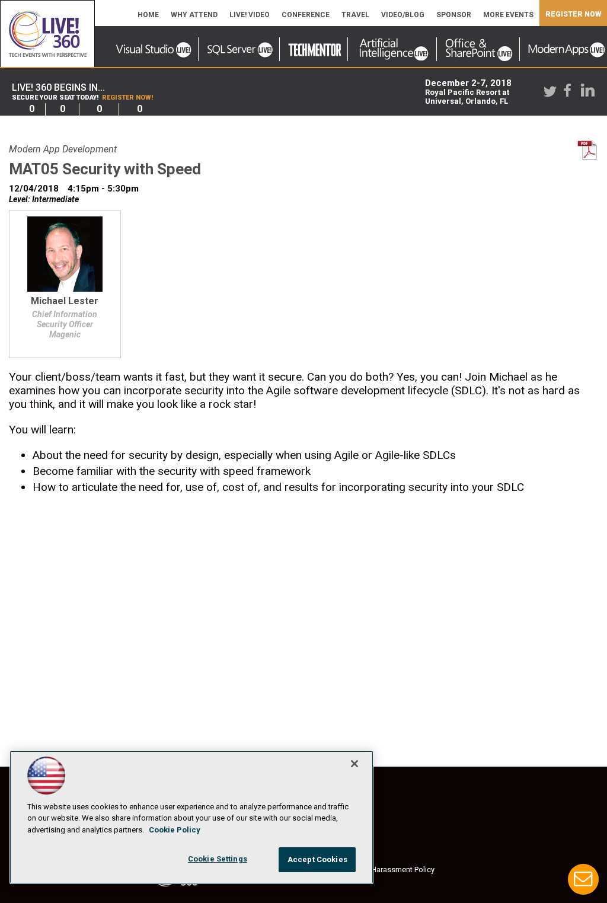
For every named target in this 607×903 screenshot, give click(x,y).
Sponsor (453, 15)
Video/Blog (402, 15)
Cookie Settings (217, 858)
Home (148, 15)
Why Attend (194, 15)
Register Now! (127, 97)
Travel (355, 15)
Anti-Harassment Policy (395, 869)
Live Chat (583, 879)
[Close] (354, 764)
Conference (306, 15)
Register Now (573, 14)
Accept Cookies (317, 859)
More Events (508, 15)
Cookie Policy (174, 829)
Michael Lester (64, 301)
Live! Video (249, 15)
